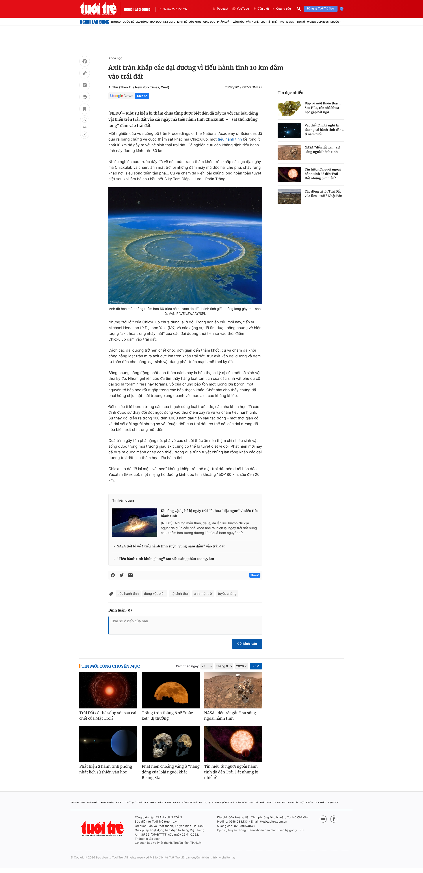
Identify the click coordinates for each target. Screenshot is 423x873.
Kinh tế (182, 21)
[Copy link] (84, 74)
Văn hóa (241, 802)
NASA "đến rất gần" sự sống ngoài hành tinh (322, 149)
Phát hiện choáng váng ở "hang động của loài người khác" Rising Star (170, 772)
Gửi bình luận (247, 644)
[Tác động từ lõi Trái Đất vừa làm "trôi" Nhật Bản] (289, 196)
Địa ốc (334, 21)
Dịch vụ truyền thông (231, 830)
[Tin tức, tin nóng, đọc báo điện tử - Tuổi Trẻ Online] (101, 8)
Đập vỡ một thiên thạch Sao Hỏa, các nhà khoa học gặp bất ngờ (323, 107)
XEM (255, 666)
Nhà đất (293, 802)
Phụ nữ (300, 21)
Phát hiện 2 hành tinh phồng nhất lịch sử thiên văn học (105, 769)
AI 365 (290, 21)
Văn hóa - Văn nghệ (246, 21)
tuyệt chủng (227, 593)
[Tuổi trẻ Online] (103, 828)
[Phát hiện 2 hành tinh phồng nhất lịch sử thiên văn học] (108, 744)
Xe (200, 802)
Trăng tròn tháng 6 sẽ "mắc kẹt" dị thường (167, 715)
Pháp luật (224, 21)
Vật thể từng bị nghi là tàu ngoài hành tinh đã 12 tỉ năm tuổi (324, 129)
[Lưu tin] (84, 109)
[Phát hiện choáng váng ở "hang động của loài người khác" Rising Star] (171, 744)
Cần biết (263, 9)
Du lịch (208, 802)
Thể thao (278, 21)
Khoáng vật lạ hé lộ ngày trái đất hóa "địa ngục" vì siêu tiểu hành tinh (209, 513)
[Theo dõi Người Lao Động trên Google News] (121, 95)
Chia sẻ (142, 96)
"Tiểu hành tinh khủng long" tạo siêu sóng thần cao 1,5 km (165, 559)
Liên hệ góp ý (288, 830)
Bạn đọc (155, 21)
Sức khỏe (195, 21)
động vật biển (154, 593)
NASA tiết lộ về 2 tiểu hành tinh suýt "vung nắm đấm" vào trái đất (171, 546)
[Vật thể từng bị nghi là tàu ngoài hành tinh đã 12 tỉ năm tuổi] (289, 130)
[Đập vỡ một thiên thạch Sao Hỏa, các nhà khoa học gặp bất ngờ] (289, 108)
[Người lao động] (137, 8)
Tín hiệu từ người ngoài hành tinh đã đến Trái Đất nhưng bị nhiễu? (323, 173)
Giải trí (265, 21)
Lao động (142, 21)
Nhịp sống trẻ (224, 802)
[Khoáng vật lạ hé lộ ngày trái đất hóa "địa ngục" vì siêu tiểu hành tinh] (134, 522)
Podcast (222, 9)
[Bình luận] (84, 86)
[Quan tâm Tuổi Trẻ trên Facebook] (333, 819)
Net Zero (169, 21)
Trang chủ (77, 802)
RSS (302, 830)
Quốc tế (128, 21)
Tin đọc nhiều (290, 92)
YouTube (243, 9)
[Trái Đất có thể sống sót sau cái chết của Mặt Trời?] (108, 690)
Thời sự (116, 21)
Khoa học (115, 58)
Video (119, 802)
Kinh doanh (172, 802)
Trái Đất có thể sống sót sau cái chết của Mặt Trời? (107, 715)
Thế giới (142, 802)
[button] (84, 120)
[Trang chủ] (94, 22)
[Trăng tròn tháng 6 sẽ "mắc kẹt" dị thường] (171, 690)
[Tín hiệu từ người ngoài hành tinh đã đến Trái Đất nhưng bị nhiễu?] (289, 174)
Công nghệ (189, 802)
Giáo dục (209, 21)
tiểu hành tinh (230, 139)
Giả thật (320, 802)
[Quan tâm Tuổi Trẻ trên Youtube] (323, 819)
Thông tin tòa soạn (147, 839)
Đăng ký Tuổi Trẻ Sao (320, 8)
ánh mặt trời (203, 593)
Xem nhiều (107, 802)
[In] (84, 98)
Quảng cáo (283, 9)
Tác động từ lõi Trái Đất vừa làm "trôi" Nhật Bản (323, 193)
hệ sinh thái (180, 593)
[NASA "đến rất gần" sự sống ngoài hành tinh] (289, 152)
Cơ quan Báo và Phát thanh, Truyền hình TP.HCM (168, 843)
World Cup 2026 (318, 21)
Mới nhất (93, 802)
